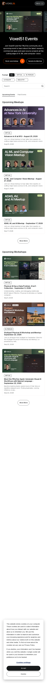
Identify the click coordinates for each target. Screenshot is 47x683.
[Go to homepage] (8, 3)
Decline (23, 674)
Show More (23, 241)
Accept (23, 668)
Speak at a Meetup (35, 61)
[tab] (8, 94)
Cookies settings (23, 662)
